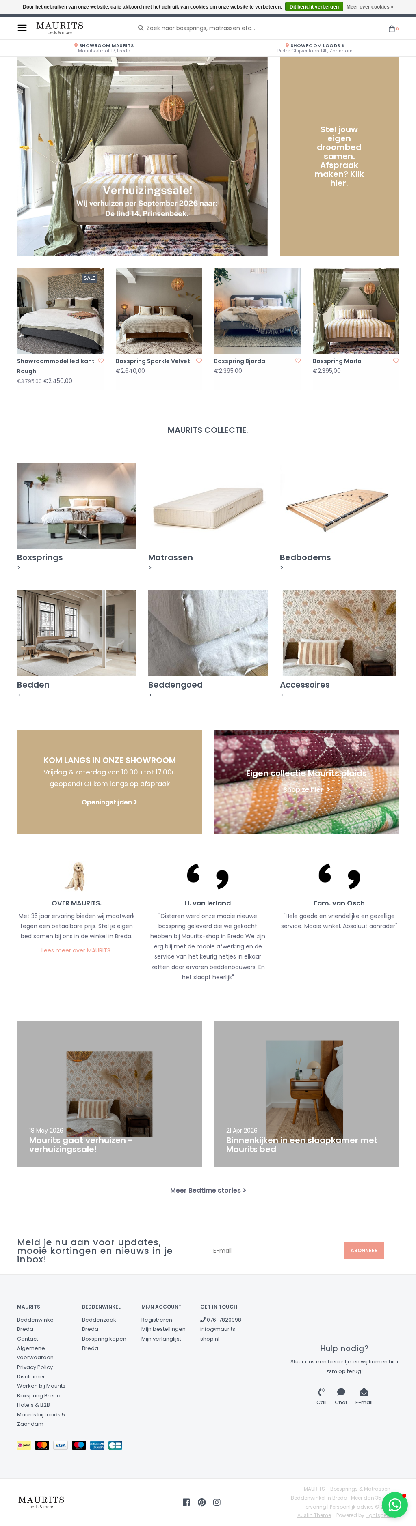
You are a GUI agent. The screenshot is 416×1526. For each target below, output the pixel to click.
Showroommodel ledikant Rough (56, 366)
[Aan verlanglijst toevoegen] (101, 361)
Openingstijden (107, 802)
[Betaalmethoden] (26, 1447)
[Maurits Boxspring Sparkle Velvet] (159, 311)
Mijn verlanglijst (161, 1339)
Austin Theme (314, 1515)
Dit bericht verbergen (314, 7)
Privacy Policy (35, 1367)
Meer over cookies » (370, 7)
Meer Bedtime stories (205, 1190)
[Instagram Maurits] (217, 1502)
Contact (27, 1339)
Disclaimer (31, 1376)
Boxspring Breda (39, 1395)
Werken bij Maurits (41, 1386)
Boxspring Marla (337, 361)
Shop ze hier (304, 789)
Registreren (156, 1320)
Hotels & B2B (33, 1405)
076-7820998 (223, 1320)
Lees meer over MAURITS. (76, 950)
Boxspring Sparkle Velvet (153, 361)
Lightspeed (379, 1515)
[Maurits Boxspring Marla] (356, 311)
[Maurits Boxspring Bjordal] (257, 311)
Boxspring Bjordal (240, 361)
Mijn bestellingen (163, 1329)
